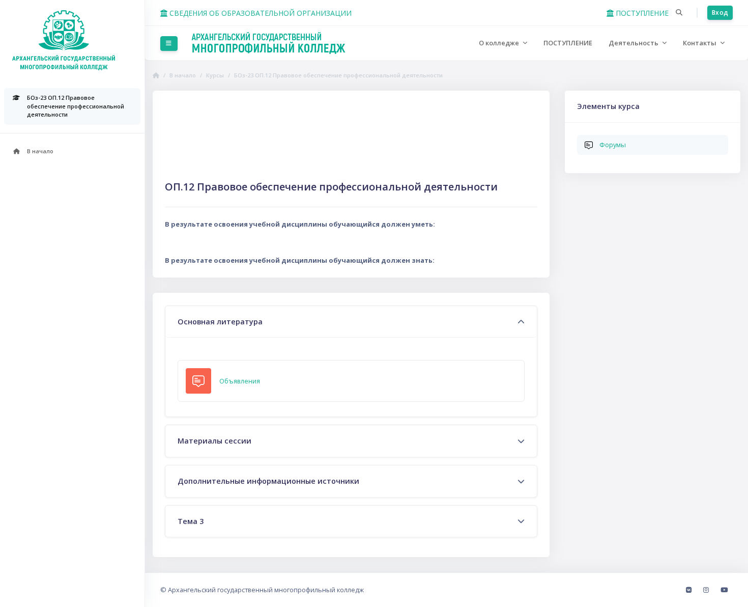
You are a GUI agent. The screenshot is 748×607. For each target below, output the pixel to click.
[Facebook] (689, 589)
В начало (182, 75)
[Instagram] (706, 589)
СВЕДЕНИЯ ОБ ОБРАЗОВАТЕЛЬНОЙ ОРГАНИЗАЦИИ (259, 13)
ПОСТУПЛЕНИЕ (641, 13)
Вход (720, 12)
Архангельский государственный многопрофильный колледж (266, 589)
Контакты (700, 42)
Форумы (612, 144)
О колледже (500, 42)
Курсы (215, 75)
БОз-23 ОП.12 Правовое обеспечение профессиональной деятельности (338, 75)
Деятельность (634, 42)
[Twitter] (724, 589)
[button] (679, 13)
